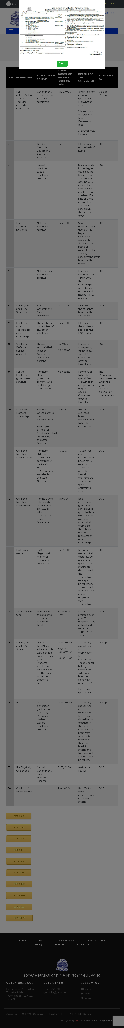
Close (62, 63)
